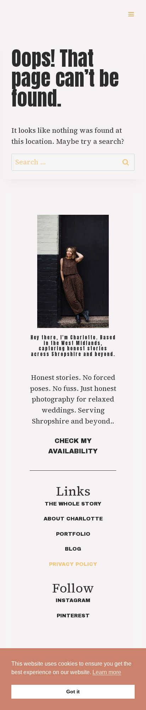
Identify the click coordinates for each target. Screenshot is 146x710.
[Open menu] (130, 14)
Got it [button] (73, 691)
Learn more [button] (106, 672)
